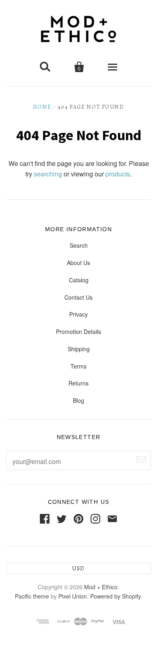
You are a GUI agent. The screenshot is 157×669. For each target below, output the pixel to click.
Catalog (79, 280)
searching (48, 173)
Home (42, 107)
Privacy (78, 314)
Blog (78, 400)
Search (79, 245)
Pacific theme (32, 596)
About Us (78, 263)
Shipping (79, 349)
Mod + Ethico (101, 587)
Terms (78, 366)
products (117, 173)
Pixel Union (72, 596)
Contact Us (78, 297)
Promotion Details (78, 331)
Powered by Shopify (115, 596)
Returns (78, 383)
